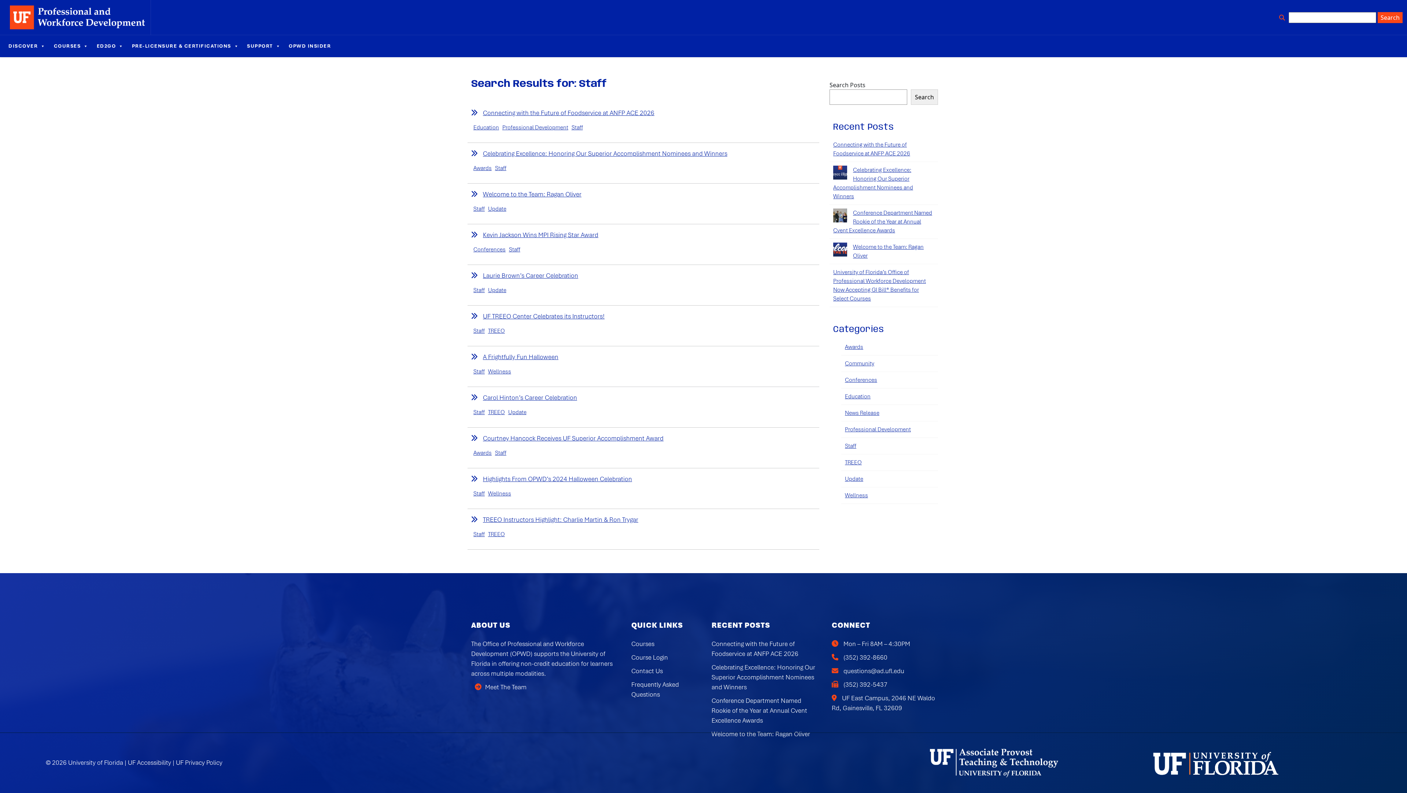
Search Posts (847, 85)
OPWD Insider (310, 46)
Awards (482, 168)
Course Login (649, 657)
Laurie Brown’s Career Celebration (530, 276)
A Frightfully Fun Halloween (520, 357)
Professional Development (535, 127)
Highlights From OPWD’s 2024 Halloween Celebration (557, 479)
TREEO (496, 331)
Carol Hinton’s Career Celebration (530, 398)
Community (859, 363)
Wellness (499, 371)
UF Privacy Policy (199, 763)
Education (486, 127)
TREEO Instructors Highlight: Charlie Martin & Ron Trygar (560, 520)
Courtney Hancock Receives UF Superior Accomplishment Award (573, 438)
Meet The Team (506, 687)
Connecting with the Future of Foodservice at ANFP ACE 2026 (568, 113)
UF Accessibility (149, 763)
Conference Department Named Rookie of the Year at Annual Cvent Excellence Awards (882, 221)
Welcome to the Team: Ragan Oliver (532, 194)
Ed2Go (106, 46)
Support (260, 46)
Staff (577, 127)
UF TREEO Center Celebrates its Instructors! (544, 316)
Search (924, 97)
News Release (862, 413)
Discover (23, 46)
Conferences (489, 249)
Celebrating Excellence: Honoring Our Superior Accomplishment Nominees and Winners (605, 154)
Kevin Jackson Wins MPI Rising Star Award (540, 235)
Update (497, 209)
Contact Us (647, 671)
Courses (67, 46)
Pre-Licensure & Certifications (181, 46)
